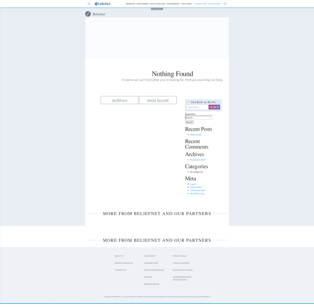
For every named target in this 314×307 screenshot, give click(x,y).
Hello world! (196, 134)
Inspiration (130, 4)
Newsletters (200, 4)
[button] (225, 4)
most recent (158, 100)
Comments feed (197, 190)
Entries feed (195, 187)
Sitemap (148, 277)
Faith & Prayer (142, 4)
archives (119, 100)
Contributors (151, 263)
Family (186, 4)
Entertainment (173, 4)
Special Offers (214, 4)
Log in (193, 184)
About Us (119, 256)
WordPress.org (197, 193)
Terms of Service (181, 263)
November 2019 (197, 159)
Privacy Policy (180, 256)
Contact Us (120, 270)
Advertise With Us (124, 263)
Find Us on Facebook (154, 270)
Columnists (157, 9)
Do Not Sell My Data (183, 270)
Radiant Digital (151, 284)
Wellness (157, 4)
